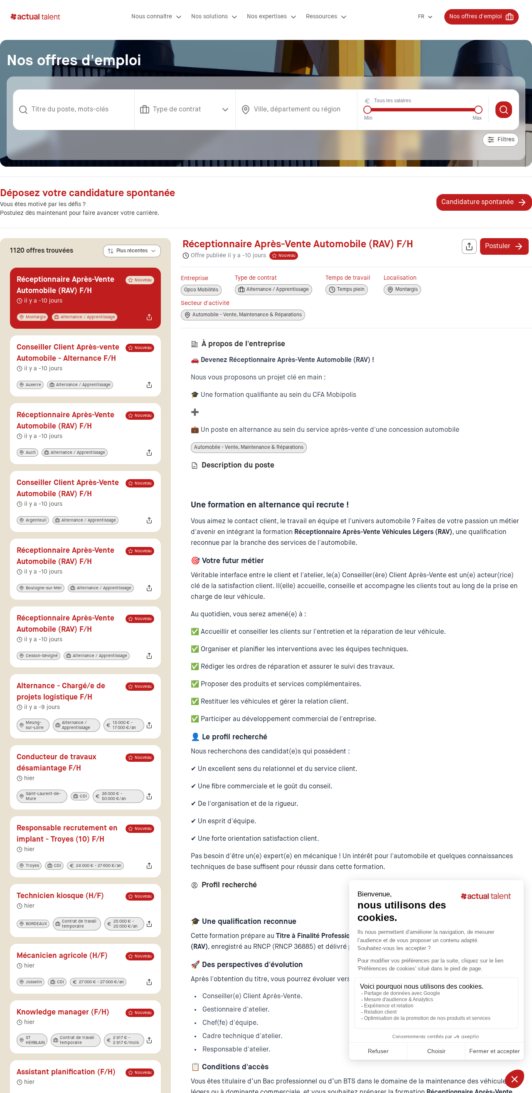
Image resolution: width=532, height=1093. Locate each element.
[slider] (367, 109)
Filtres (506, 140)
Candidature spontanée (477, 202)
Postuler (497, 246)
